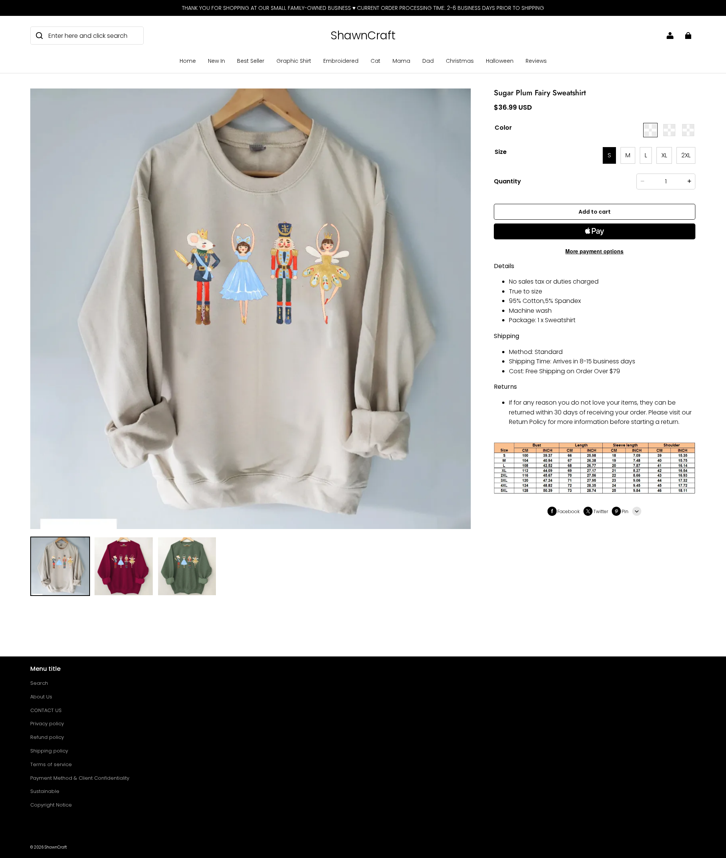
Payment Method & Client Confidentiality (79, 778)
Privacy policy (47, 723)
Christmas (460, 61)
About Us (41, 696)
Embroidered (340, 61)
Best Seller (250, 61)
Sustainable (44, 791)
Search (39, 683)
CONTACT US (46, 710)
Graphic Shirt (293, 61)
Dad (428, 61)
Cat (375, 61)
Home (188, 61)
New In (216, 61)
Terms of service (51, 764)
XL (664, 155)
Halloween (499, 61)
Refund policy (47, 737)
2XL (685, 155)
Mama (401, 61)
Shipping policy (49, 750)
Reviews (536, 61)
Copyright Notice (51, 804)
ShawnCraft (56, 847)
